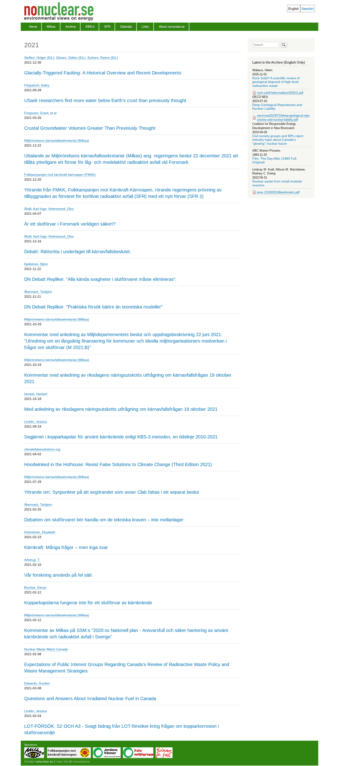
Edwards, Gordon (37, 683)
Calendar (126, 26)
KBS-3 (90, 26)
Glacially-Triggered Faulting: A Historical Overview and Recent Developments (102, 72)
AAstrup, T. (32, 560)
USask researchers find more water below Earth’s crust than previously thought (105, 100)
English (293, 8)
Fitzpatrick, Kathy (36, 85)
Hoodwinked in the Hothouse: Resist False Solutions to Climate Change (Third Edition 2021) (118, 464)
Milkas (51, 26)
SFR (107, 26)
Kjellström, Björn (36, 264)
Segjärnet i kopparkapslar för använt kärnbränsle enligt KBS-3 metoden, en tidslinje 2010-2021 (120, 436)
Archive (70, 26)
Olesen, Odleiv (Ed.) (71, 57)
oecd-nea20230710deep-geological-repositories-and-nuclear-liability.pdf (283, 117)
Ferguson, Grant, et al (40, 113)
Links (145, 26)
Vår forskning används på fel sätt (58, 575)
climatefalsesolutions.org (42, 449)
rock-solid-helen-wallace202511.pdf (280, 92)
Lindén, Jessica (35, 421)
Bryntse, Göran (35, 587)
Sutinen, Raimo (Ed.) (102, 57)
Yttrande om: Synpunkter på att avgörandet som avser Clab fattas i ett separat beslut (111, 492)
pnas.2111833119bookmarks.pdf (278, 192)
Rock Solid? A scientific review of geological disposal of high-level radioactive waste (276, 82)
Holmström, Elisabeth (39, 532)
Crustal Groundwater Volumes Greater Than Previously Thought (89, 128)
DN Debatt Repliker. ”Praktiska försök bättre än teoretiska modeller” (93, 306)
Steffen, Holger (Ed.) (39, 57)
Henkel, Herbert (35, 394)
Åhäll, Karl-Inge (35, 209)
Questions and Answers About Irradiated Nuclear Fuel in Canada (90, 698)
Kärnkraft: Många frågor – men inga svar (66, 547)
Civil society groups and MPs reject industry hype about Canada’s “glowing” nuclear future (277, 139)
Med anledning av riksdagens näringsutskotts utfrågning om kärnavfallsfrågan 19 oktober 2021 (120, 409)
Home (33, 26)
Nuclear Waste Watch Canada (46, 649)
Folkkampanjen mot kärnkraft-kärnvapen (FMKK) (60, 174)
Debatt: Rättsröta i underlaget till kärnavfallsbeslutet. (77, 251)
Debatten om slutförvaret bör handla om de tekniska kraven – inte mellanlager (104, 519)
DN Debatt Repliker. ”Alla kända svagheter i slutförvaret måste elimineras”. (100, 279)
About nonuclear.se (171, 26)
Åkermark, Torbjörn (38, 291)
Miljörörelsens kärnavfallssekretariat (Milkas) (56, 140)
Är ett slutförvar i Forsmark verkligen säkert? (70, 223)
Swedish (307, 8)
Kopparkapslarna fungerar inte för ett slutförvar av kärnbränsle (88, 602)
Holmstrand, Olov (61, 209)
